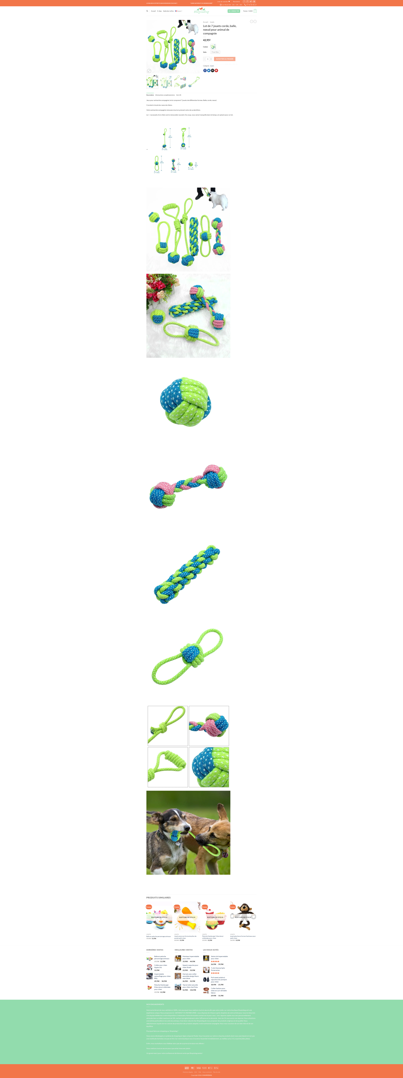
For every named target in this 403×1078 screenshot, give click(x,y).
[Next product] (251, 21)
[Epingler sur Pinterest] (216, 70)
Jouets (212, 22)
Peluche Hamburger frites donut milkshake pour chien (212, 937)
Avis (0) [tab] (178, 95)
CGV (195, 1072)
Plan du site (216, 1072)
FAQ (199, 1072)
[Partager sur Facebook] (205, 70)
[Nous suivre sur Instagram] (247, 1)
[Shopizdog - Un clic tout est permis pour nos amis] (201, 11)
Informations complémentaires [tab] (165, 95)
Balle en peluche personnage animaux (158, 936)
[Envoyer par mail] (212, 70)
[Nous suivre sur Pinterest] (254, 1)
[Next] (196, 46)
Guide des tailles (168, 11)
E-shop (159, 11)
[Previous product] (255, 21)
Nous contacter (207, 1072)
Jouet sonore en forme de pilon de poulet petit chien (185, 937)
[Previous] (150, 46)
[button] (236, 1)
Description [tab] (150, 95)
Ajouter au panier (224, 59)
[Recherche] (147, 11)
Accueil (153, 11)
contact (201, 1015)
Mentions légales (188, 1072)
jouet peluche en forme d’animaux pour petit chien (243, 937)
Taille (204, 52)
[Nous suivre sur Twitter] (250, 1)
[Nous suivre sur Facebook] (244, 1)
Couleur (205, 47)
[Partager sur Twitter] (209, 70)
